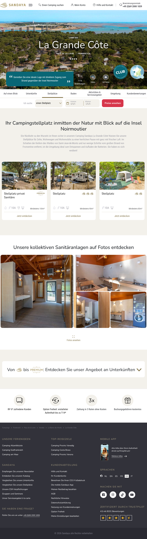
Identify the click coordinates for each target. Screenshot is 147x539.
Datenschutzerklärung (61, 502)
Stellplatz (59, 194)
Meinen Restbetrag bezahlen (63, 489)
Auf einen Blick (11, 93)
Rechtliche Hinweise (60, 498)
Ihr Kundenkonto (58, 476)
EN (111, 476)
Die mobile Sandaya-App (62, 484)
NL (106, 476)
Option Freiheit (57, 511)
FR (121, 476)
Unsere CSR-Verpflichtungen (15, 489)
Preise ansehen (113, 103)
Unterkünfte (31, 93)
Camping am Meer (10, 454)
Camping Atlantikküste (12, 445)
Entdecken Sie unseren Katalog (16, 476)
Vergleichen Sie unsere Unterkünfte (18, 480)
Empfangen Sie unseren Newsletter (18, 471)
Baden (74, 93)
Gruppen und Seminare (12, 493)
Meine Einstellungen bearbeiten (65, 516)
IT (132, 476)
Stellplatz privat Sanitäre (14, 195)
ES (116, 476)
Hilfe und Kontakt (59, 471)
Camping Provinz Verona (62, 454)
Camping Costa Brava (60, 450)
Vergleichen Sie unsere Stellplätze (17, 484)
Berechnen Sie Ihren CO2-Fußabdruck (68, 480)
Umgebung (115, 93)
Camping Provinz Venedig (62, 445)
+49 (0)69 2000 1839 (31, 515)
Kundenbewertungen (136, 93)
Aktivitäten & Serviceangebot (94, 93)
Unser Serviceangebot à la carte (16, 498)
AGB (53, 493)
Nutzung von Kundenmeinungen (65, 507)
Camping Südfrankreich (12, 450)
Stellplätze (52, 93)
